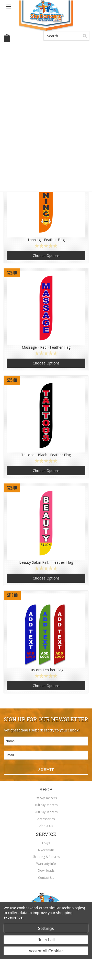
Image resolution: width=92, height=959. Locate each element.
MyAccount (46, 850)
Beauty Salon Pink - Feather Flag (46, 562)
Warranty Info (46, 863)
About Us (46, 826)
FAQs (46, 843)
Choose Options (46, 255)
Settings (46, 928)
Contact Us (46, 877)
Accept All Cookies (46, 951)
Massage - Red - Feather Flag (46, 347)
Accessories (46, 819)
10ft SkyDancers (45, 805)
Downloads (46, 870)
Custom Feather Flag (46, 670)
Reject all (46, 939)
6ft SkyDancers (46, 798)
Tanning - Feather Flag (46, 240)
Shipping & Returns (46, 857)
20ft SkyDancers (45, 812)
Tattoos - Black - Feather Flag (46, 455)
